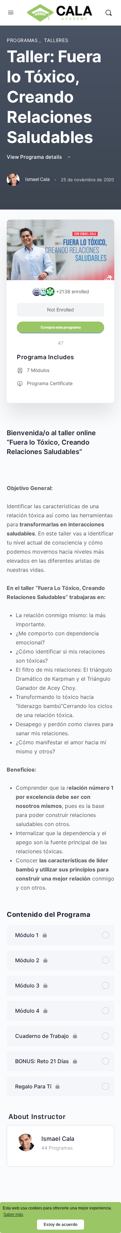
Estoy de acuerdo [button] (60, 1224)
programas (23, 40)
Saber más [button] (13, 1214)
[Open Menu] (11, 12)
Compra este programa (61, 327)
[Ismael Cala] (26, 1141)
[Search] (109, 13)
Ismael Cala (57, 1138)
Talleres (56, 40)
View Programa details (35, 157)
